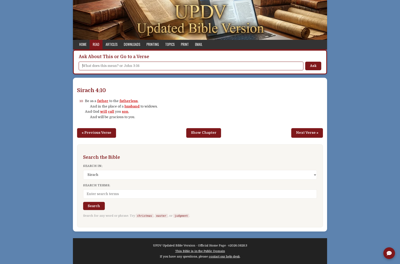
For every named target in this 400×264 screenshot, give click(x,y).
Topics (170, 44)
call (111, 112)
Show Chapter (203, 133)
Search (94, 206)
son (125, 112)
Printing (152, 44)
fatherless (128, 101)
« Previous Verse (96, 133)
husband (132, 106)
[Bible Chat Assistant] (389, 253)
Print (185, 44)
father (102, 101)
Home (82, 44)
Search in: (92, 166)
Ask (313, 66)
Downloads (132, 44)
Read (96, 44)
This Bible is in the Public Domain (200, 251)
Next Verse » (307, 133)
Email (198, 44)
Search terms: (96, 185)
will (103, 112)
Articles (112, 44)
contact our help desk (224, 256)
